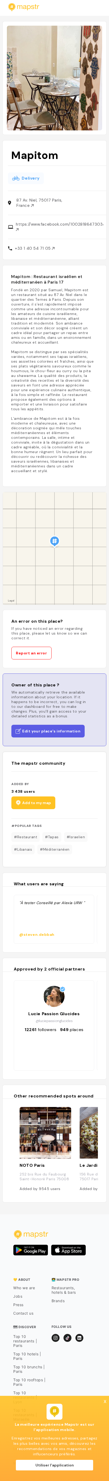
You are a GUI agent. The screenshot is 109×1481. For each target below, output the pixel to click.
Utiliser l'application (54, 1465)
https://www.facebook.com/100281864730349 (59, 224)
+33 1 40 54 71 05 (33, 248)
